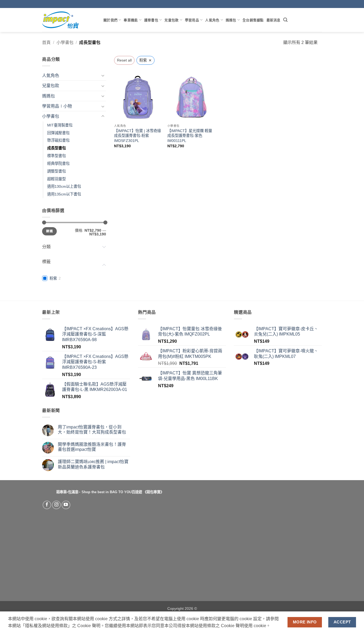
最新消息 (273, 20)
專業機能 (131, 20)
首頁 (46, 42)
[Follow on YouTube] (66, 505)
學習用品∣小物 (57, 106)
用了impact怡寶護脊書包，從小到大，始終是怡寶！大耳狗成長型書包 (92, 429)
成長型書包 (56, 148)
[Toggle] (103, 75)
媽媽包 (231, 20)
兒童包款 (171, 20)
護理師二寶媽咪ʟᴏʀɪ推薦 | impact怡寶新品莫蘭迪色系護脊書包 (93, 464)
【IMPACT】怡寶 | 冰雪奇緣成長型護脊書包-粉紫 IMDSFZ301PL (137, 136)
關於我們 (110, 20)
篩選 (49, 231)
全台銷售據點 (253, 20)
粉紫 (53, 278)
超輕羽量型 (56, 179)
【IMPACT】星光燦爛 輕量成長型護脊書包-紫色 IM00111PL (189, 136)
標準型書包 (56, 156)
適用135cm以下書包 (64, 194)
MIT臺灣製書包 (59, 125)
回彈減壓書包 (58, 133)
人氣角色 (212, 20)
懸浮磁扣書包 (58, 140)
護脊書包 (151, 20)
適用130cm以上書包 (64, 186)
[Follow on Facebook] (47, 505)
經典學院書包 (58, 163)
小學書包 (65, 42)
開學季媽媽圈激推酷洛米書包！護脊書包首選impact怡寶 (92, 447)
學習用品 (192, 20)
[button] (285, 20)
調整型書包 (56, 171)
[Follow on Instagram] (56, 505)
